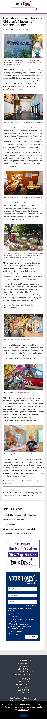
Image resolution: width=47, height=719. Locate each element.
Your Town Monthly (23, 3)
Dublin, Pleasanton (17, 631)
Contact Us (23, 693)
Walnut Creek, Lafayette (19, 624)
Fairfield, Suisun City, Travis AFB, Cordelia (22, 620)
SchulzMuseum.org (32, 305)
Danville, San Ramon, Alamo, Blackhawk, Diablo (20, 627)
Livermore (14, 634)
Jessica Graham (22, 29)
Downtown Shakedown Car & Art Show (19, 533)
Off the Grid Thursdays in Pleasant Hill (19, 529)
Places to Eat (23, 682)
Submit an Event (23, 661)
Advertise (23, 663)
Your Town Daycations (11, 490)
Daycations (23, 690)
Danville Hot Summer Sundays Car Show (20, 515)
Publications (23, 666)
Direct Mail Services (23, 672)
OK (23, 715)
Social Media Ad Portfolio (13, 519)
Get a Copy (23, 669)
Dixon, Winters (15, 614)
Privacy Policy (23, 710)
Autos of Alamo (9, 524)
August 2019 (17, 495)
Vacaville (13, 617)
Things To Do (23, 679)
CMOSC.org (30, 480)
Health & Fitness (23, 684)
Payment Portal (23, 674)
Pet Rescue (23, 687)
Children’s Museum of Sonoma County (24, 339)
